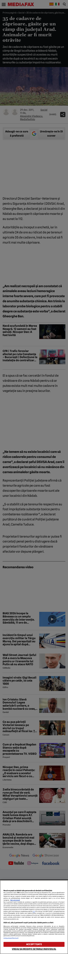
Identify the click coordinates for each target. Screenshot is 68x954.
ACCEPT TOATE (34, 944)
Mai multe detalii (15, 900)
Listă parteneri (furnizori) (10, 938)
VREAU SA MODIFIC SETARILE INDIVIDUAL (34, 949)
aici (34, 911)
